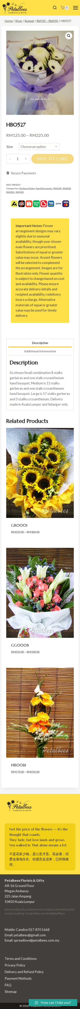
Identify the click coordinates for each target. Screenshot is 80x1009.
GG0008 (20, 645)
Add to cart (52, 158)
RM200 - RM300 (14, 192)
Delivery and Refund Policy (24, 972)
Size (9, 147)
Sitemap (11, 992)
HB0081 (18, 765)
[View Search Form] (55, 8)
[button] (68, 35)
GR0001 (19, 525)
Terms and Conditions (21, 959)
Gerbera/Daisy (27, 188)
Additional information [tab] (40, 351)
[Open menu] (75, 8)
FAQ (8, 985)
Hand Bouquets (44, 188)
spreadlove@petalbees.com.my (36, 940)
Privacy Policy (15, 965)
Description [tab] (40, 343)
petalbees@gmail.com (30, 935)
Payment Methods (18, 978)
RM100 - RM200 (62, 188)
